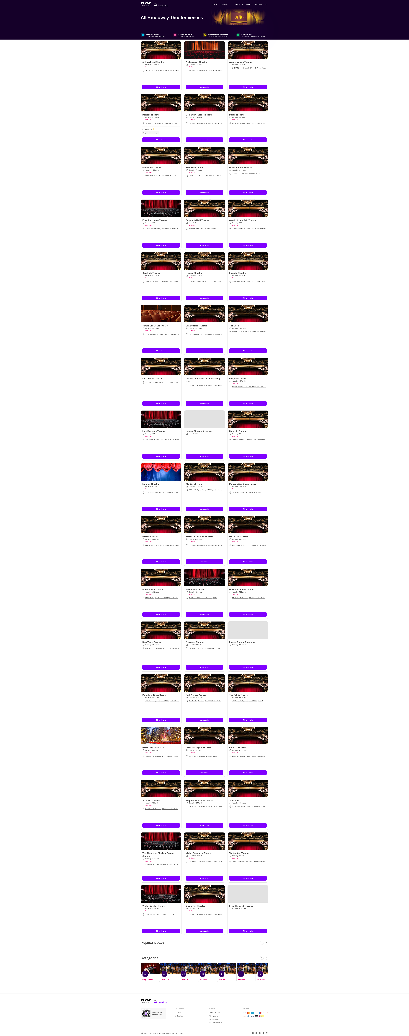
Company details (215, 1012)
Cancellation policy (215, 1023)
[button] (213, 4)
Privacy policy (213, 1016)
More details (161, 87)
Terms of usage (214, 1019)
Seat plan (148, 67)
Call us (179, 1012)
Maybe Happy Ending (150, 133)
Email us (180, 1016)
